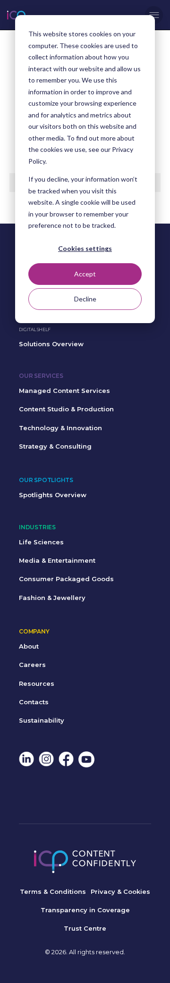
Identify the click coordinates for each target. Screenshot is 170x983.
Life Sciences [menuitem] (41, 542)
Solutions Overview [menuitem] (51, 344)
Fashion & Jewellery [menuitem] (52, 597)
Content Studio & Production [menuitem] (66, 409)
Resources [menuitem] (36, 683)
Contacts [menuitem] (34, 702)
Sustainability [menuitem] (41, 720)
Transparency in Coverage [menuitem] (85, 910)
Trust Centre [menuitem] (85, 928)
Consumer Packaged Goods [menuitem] (66, 579)
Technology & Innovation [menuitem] (60, 428)
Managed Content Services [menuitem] (64, 390)
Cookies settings (85, 248)
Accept (85, 274)
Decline (85, 299)
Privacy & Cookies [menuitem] (120, 891)
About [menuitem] (29, 646)
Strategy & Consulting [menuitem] (55, 446)
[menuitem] (26, 760)
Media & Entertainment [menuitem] (57, 560)
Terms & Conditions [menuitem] (53, 891)
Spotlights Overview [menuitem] (52, 495)
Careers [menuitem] (32, 664)
